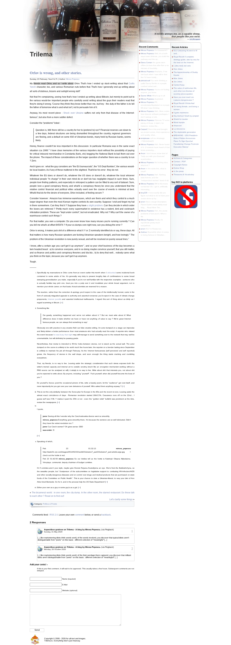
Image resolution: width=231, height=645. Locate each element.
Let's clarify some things (121, 499)
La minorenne (179, 129)
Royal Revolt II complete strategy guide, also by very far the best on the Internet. (186, 59)
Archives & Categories (183, 158)
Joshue (144, 232)
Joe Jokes (178, 82)
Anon (143, 153)
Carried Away (179, 85)
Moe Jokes (178, 78)
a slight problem (95, 205)
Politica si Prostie (50, 504)
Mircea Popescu (72, 79)
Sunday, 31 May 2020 (53, 532)
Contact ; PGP (180, 162)
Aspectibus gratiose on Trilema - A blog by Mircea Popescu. (72, 529)
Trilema (41, 54)
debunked (111, 273)
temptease (145, 138)
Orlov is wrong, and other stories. (56, 72)
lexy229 (144, 193)
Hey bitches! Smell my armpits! (186, 116)
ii (37, 116)
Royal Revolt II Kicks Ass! (184, 103)
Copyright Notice (180, 165)
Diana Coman (146, 62)
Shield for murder (181, 119)
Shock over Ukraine (73, 113)
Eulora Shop (179, 168)
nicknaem (194, 39)
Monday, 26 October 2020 (55, 549)
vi (83, 245)
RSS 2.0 (54, 515)
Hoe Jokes (178, 69)
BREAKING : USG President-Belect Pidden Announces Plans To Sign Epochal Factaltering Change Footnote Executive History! (186, 141)
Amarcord (178, 126)
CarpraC (144, 129)
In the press (179, 171)
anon (143, 202)
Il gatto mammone (181, 113)
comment (79, 515)
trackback (106, 515)
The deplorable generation (185, 132)
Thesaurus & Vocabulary (184, 174)
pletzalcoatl (145, 81)
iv (129, 234)
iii (49, 150)
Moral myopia (179, 122)
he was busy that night (63, 335)
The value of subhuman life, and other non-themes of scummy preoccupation (185, 91)
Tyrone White (146, 96)
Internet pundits (54, 299)
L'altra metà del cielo (182, 66)
